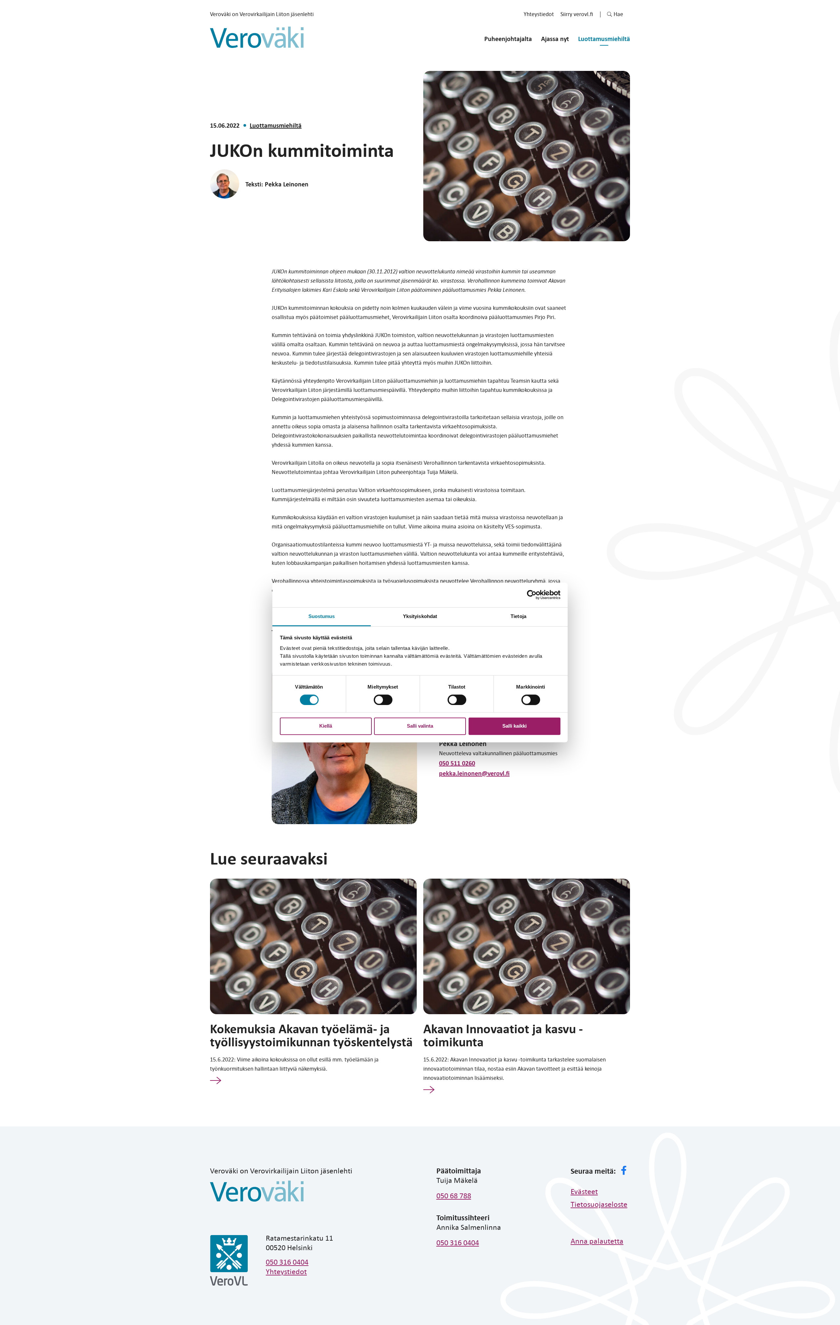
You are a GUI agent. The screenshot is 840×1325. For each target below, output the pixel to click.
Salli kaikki (514, 726)
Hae (618, 14)
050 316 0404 (287, 1261)
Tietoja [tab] (518, 616)
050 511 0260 (457, 763)
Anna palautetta (597, 1240)
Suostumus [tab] (321, 616)
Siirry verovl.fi (576, 14)
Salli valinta (420, 726)
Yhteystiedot (539, 14)
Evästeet (584, 1191)
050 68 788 (453, 1195)
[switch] (383, 700)
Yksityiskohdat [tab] (420, 616)
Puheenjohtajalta (508, 38)
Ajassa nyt (555, 38)
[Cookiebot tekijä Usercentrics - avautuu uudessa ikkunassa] (531, 595)
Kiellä (325, 726)
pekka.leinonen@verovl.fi (474, 773)
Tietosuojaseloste (599, 1203)
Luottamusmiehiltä (604, 38)
